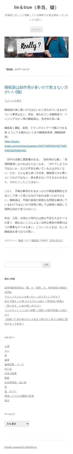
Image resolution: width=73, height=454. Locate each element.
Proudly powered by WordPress (20, 447)
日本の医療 (10, 373)
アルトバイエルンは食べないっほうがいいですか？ (32, 296)
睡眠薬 (35, 240)
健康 (6, 360)
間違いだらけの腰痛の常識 (19, 396)
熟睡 (20, 240)
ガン (6, 350)
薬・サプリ (10, 391)
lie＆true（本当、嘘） (36, 7)
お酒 (6, 346)
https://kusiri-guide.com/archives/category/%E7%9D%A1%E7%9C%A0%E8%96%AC (35, 146)
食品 (6, 400)
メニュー (36, 29)
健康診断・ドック (14, 364)
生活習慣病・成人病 (15, 382)
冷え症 (8, 369)
